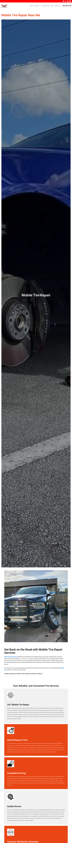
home (31, 5)
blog (52, 5)
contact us (57, 5)
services (36, 5)
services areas (46, 5)
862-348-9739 (67, 6)
